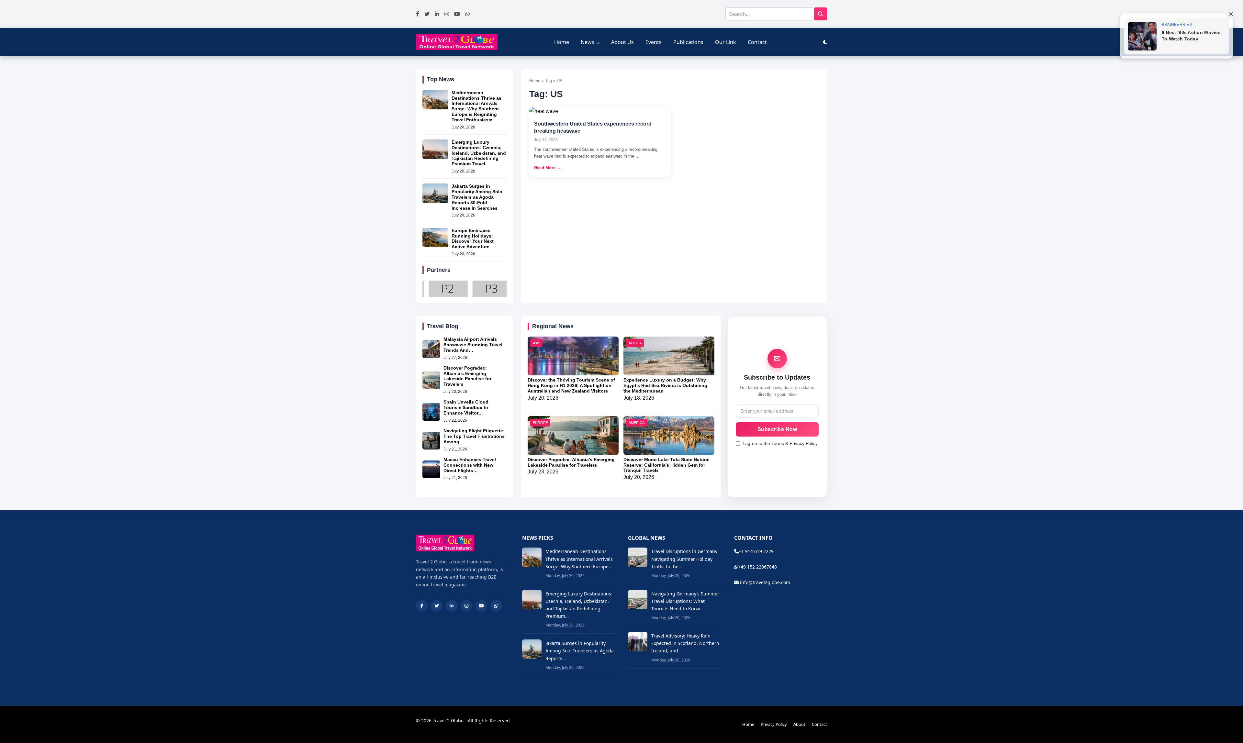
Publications (688, 42)
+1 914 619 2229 (756, 551)
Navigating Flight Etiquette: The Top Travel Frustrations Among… (474, 436)
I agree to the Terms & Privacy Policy (780, 443)
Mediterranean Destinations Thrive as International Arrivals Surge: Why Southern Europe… (579, 558)
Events (653, 42)
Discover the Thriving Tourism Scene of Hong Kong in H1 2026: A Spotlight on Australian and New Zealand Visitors (571, 385)
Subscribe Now (777, 429)
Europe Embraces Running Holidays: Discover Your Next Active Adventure (473, 238)
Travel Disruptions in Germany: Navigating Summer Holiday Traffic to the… (685, 558)
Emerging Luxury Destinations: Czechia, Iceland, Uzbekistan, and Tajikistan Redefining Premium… (578, 605)
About (799, 724)
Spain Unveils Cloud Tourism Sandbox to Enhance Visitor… (465, 407)
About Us (622, 42)
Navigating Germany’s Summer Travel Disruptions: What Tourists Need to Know (685, 601)
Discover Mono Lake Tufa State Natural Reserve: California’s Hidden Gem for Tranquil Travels (666, 465)
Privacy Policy (774, 724)
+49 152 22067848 (757, 567)
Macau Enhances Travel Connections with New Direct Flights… (469, 465)
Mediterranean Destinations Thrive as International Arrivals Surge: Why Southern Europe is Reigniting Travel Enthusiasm (476, 106)
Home (561, 42)
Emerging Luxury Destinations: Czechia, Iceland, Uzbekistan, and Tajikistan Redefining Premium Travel (479, 152)
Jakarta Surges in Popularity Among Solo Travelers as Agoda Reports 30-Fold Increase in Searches (477, 196)
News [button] (587, 42)
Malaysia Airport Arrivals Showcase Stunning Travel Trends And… (472, 345)
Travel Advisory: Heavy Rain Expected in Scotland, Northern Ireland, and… (685, 643)
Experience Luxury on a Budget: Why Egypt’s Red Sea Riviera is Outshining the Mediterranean (665, 385)
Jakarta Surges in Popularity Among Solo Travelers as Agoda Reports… (579, 650)
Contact (757, 42)
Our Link (725, 42)
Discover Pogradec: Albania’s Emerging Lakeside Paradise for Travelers (467, 376)
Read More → (547, 167)
